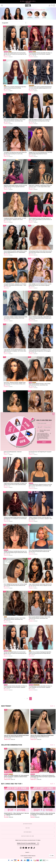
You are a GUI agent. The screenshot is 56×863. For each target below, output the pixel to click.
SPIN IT (44, 442)
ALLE (51, 706)
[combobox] (40, 427)
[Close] (53, 414)
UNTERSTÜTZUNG (27, 823)
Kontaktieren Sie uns (27, 836)
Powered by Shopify (28, 857)
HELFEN (28, 827)
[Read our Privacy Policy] (50, 433)
